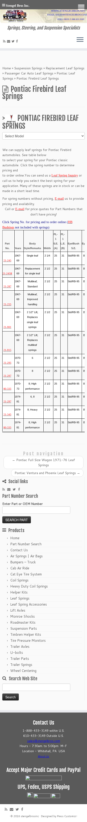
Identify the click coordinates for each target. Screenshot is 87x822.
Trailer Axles (19, 646)
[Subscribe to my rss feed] (5, 41)
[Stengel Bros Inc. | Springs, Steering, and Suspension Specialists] (43, 12)
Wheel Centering (23, 670)
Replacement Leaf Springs (65, 68)
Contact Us (19, 550)
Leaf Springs (19, 598)
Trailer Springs (21, 664)
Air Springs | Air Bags (26, 556)
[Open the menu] (80, 39)
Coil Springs (19, 580)
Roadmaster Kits (22, 622)
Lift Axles (17, 610)
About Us (43, 756)
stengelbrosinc (30, 816)
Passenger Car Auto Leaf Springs (29, 73)
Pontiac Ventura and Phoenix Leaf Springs (47, 473)
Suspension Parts (23, 628)
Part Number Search (26, 544)
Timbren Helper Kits (25, 634)
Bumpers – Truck (23, 562)
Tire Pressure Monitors (28, 640)
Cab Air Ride (19, 568)
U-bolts (16, 652)
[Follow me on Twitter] (14, 41)
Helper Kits (19, 592)
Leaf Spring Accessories (28, 604)
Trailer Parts (19, 658)
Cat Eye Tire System (26, 574)
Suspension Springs (28, 68)
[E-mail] (9, 41)
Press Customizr (67, 816)
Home (6, 68)
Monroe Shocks (22, 616)
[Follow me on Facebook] (17, 41)
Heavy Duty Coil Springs (29, 586)
